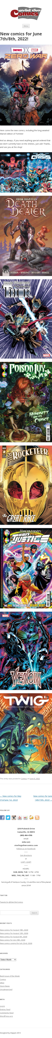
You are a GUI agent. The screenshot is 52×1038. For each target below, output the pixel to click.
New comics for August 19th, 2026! (14, 930)
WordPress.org (6, 1016)
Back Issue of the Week (10, 976)
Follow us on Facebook (26, 848)
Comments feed (6, 1013)
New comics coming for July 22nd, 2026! (16, 943)
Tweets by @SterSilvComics (11, 902)
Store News (5, 986)
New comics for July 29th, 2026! (12, 940)
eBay (2, 982)
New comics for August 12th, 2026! (14, 933)
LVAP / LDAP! (26, 862)
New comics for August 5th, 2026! (13, 936)
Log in (2, 1006)
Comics (24, 778)
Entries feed (5, 1009)
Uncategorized (6, 989)
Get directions (26, 855)
